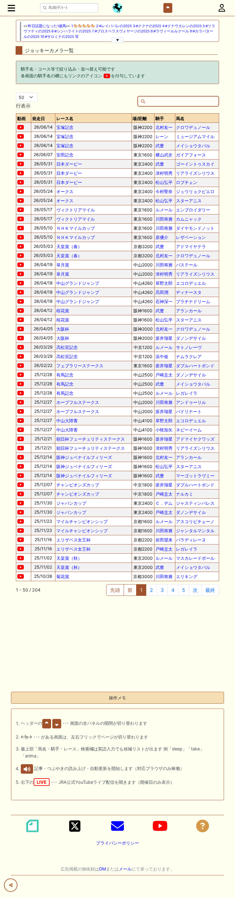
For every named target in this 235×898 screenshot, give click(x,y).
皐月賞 (62, 264)
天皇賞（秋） (69, 558)
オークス (64, 191)
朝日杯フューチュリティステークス (90, 439)
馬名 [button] (180, 118)
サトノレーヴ (189, 347)
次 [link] (195, 590)
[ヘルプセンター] (202, 825)
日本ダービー (69, 164)
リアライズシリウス (195, 173)
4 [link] (172, 590)
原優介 (161, 237)
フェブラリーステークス (79, 365)
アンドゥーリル (191, 402)
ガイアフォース (191, 154)
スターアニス (189, 200)
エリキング (186, 576)
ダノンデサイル (191, 338)
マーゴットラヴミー (195, 475)
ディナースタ (189, 292)
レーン (161, 136)
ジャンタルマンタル (195, 530)
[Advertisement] (117, 644)
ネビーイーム (189, 429)
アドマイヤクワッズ (195, 439)
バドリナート (189, 411)
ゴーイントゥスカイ (195, 164)
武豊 (159, 145)
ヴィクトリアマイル (75, 209)
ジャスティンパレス (195, 503)
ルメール (164, 209)
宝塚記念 (64, 127)
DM (102, 868)
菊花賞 (62, 576)
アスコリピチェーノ (195, 521)
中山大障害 (67, 420)
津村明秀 (164, 173)
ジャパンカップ (71, 503)
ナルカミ (184, 494)
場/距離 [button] (139, 118)
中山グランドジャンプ (77, 283)
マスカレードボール (195, 558)
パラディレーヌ (191, 539)
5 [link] (183, 590)
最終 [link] (210, 590)
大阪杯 (62, 329)
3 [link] (162, 590)
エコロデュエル (191, 283)
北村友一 (164, 127)
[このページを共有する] (10, 885)
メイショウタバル (193, 145)
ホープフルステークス (77, 402)
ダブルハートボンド (195, 365)
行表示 (23, 106)
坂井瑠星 (164, 338)
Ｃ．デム (164, 503)
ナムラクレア (189, 356)
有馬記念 (64, 374)
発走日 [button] (38, 118)
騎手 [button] (159, 118)
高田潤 (161, 292)
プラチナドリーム (193, 301)
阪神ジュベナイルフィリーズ (84, 457)
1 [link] (141, 590)
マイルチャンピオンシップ (82, 521)
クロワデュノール (193, 127)
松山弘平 (164, 182)
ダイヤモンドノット (195, 228)
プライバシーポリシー (117, 842)
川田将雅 (164, 219)
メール (125, 868)
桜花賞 (62, 310)
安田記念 (64, 154)
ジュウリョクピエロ (195, 191)
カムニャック (189, 219)
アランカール (189, 310)
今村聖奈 (164, 191)
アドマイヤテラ (191, 246)
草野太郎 (164, 283)
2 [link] (151, 590)
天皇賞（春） (69, 246)
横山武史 (164, 154)
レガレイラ (186, 393)
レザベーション (191, 237)
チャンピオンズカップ (77, 484)
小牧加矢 (164, 429)
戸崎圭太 (164, 374)
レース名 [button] (64, 118)
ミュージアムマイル (195, 136)
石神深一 (164, 301)
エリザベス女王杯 (73, 539)
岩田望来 (164, 539)
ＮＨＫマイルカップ (75, 228)
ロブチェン (186, 182)
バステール (186, 264)
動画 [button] (21, 118)
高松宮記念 (67, 347)
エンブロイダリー (193, 209)
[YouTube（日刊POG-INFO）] (160, 826)
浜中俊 (161, 356)
